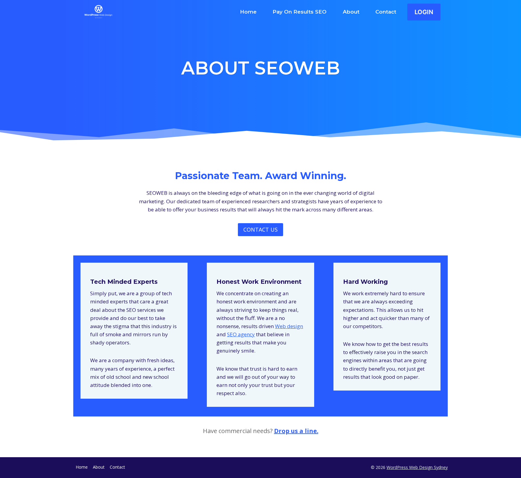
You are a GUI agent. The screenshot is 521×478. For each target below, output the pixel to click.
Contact (385, 12)
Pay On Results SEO (300, 12)
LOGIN (424, 12)
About (351, 12)
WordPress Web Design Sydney (417, 467)
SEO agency (241, 334)
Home (248, 12)
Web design (289, 326)
